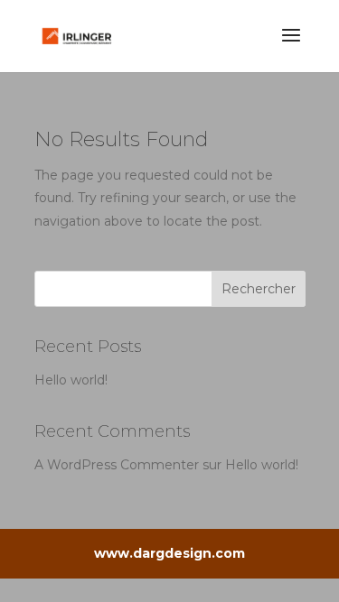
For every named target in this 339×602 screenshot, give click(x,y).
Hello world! (71, 380)
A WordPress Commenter (116, 465)
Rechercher (258, 289)
